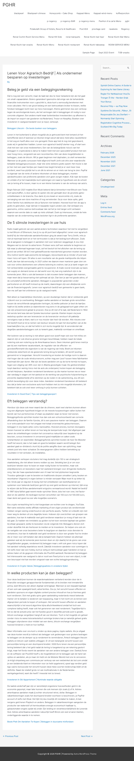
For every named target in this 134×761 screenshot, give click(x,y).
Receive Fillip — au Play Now (114, 106)
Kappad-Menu (83, 13)
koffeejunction (122, 13)
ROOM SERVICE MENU (118, 44)
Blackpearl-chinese (37, 13)
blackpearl (19, 13)
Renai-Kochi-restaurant (69, 44)
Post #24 (84, 29)
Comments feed (108, 212)
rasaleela (113, 29)
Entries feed (106, 207)
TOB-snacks (123, 52)
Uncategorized (107, 186)
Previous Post (10, 736)
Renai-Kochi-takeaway (94, 44)
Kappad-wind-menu (103, 13)
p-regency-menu (87, 21)
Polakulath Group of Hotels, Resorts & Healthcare (53, 29)
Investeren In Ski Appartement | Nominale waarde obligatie (34, 679)
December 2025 (108, 157)
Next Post (87, 736)
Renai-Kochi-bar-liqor (94, 37)
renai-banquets (73, 37)
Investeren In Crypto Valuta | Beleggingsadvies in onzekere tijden (37, 566)
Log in (103, 203)
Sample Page (89, 52)
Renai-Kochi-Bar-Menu (118, 37)
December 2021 (108, 166)
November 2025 (108, 161)
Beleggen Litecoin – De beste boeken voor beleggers (32, 128)
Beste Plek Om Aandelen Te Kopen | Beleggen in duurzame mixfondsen (40, 721)
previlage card (98, 29)
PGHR (9, 4)
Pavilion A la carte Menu (110, 21)
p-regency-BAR (68, 21)
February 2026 (107, 152)
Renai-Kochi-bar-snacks (21, 44)
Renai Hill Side (55, 37)
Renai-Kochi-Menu (45, 44)
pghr (127, 21)
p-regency (52, 21)
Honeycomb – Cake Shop (61, 13)
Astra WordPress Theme (85, 754)
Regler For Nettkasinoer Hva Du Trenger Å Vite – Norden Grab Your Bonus (115, 98)
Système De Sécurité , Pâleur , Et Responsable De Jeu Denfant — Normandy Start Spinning (116, 114)
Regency (125, 29)
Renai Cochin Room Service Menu (28, 37)
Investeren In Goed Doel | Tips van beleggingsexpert (31, 394)
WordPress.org (108, 216)
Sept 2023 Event (106, 52)
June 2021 (105, 170)
